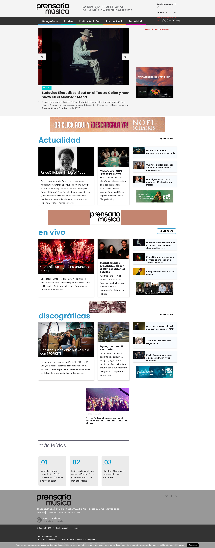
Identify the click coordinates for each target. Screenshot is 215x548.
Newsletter (51, 512)
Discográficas (49, 21)
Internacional (114, 21)
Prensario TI (48, 521)
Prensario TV (60, 521)
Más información (177, 545)
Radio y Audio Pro (89, 21)
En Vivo (68, 21)
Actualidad (135, 21)
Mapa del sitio (74, 512)
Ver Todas (168, 139)
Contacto (62, 512)
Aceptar (193, 545)
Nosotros (41, 512)
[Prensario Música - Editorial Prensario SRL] (53, 8)
